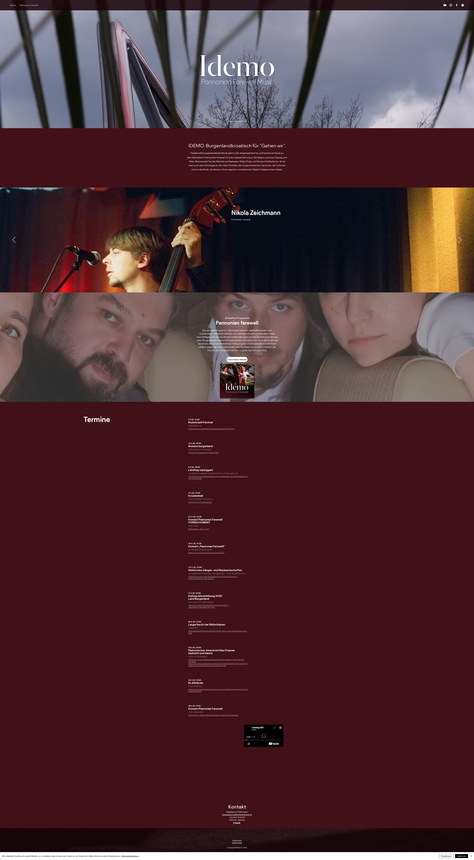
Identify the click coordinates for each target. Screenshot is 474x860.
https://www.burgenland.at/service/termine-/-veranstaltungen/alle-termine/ (208, 606)
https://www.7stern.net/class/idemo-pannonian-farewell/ (213, 715)
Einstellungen (446, 856)
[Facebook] (456, 5)
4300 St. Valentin (237, 820)
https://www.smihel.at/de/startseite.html (206, 553)
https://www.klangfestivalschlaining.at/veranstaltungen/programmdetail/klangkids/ (217, 690)
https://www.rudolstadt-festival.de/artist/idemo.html (211, 429)
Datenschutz (237, 843)
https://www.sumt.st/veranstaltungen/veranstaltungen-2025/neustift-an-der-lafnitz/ (212, 577)
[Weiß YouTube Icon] (445, 5)
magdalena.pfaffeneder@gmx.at (237, 814)
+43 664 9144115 (237, 817)
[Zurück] (13, 240)
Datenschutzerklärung (130, 856)
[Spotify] (462, 5)
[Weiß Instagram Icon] (451, 5)
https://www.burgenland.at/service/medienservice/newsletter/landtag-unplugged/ (217, 477)
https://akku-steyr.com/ (198, 529)
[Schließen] (471, 856)
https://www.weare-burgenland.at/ (203, 452)
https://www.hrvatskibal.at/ (200, 502)
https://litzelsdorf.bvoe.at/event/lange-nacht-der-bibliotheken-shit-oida (217, 632)
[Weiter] (460, 240)
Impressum (237, 840)
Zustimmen (461, 856)
